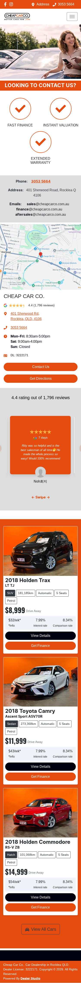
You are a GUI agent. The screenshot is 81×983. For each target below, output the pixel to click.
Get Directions (41, 378)
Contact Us (40, 367)
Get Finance (40, 645)
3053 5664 (66, 4)
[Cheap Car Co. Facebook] (6, 4)
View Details (40, 635)
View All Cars (43, 929)
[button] (72, 16)
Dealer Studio (30, 978)
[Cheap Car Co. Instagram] (12, 4)
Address (43, 4)
